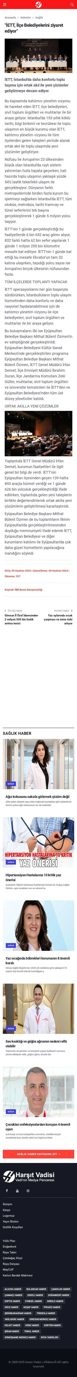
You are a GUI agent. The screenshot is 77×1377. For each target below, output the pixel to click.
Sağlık (39, 17)
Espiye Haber (12, 1301)
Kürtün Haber (52, 1325)
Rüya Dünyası (11, 1264)
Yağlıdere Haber (14, 1319)
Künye (6, 1210)
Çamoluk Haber (60, 1289)
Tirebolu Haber (46, 1313)
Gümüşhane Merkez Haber (20, 1337)
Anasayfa (10, 17)
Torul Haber (31, 1331)
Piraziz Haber (52, 1307)
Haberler (25, 17)
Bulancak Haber (36, 1289)
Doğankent (9, 1246)
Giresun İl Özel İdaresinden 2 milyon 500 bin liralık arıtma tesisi (21, 619)
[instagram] (28, 1190)
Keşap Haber (31, 1307)
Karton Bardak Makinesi (18, 1275)
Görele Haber (55, 1301)
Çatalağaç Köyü (12, 1258)
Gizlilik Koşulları (13, 1227)
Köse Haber (32, 1325)
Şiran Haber (12, 1331)
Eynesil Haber (33, 1301)
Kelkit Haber (12, 1325)
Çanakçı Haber (13, 1295)
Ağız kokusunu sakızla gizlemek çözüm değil (37, 797)
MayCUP (8, 1269)
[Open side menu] (4, 4)
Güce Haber (11, 1307)
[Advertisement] (38, 684)
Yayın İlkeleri (11, 1221)
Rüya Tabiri (9, 1252)
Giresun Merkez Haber (43, 1319)
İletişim (7, 1204)
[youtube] (17, 1190)
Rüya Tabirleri (49, 1337)
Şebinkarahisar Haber (18, 1313)
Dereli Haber (35, 1295)
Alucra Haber (13, 1289)
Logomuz (8, 1215)
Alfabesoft (50, 1362)
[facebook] (7, 1190)
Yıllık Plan (9, 1241)
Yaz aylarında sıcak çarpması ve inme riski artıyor (58, 619)
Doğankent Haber (58, 1295)
